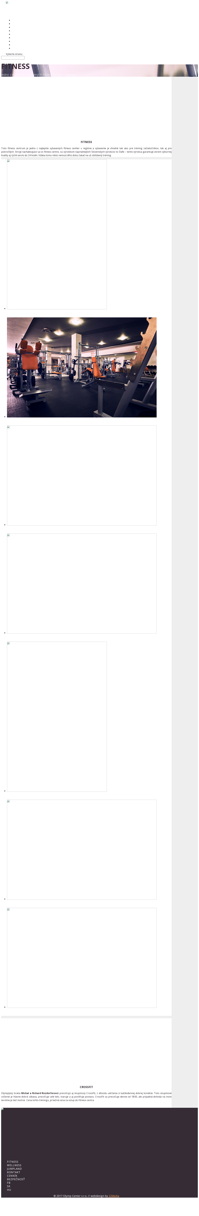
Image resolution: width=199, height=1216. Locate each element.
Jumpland (14, 1168)
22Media (114, 1196)
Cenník (12, 1175)
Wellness (14, 1165)
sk (8, 1186)
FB (8, 1182)
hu (9, 1189)
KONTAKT (13, 1172)
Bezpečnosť (19, 37)
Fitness (12, 1161)
